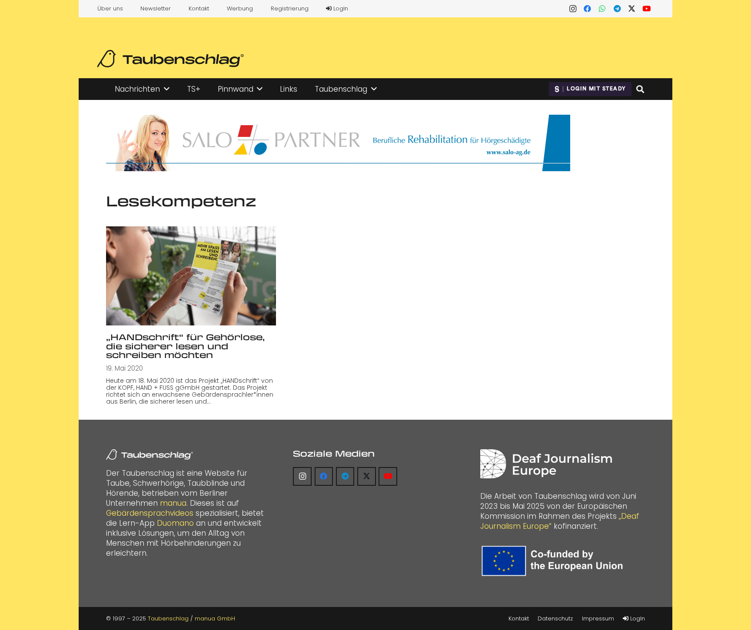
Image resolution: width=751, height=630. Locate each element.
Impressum (598, 618)
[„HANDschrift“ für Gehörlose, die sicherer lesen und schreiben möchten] (191, 275)
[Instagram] (572, 8)
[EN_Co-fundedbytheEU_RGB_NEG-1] (554, 560)
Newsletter (155, 8)
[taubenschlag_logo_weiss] (149, 454)
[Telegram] (617, 8)
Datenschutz (555, 618)
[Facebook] (587, 8)
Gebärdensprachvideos (149, 513)
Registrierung (290, 8)
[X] (632, 8)
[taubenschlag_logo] (170, 58)
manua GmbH (215, 618)
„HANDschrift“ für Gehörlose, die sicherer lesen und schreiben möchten (185, 346)
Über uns (110, 8)
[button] (166, 89)
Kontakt (199, 8)
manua (173, 503)
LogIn (340, 8)
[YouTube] (646, 8)
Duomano (175, 523)
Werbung (240, 8)
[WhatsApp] (602, 8)
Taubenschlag (168, 618)
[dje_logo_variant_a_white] (546, 463)
